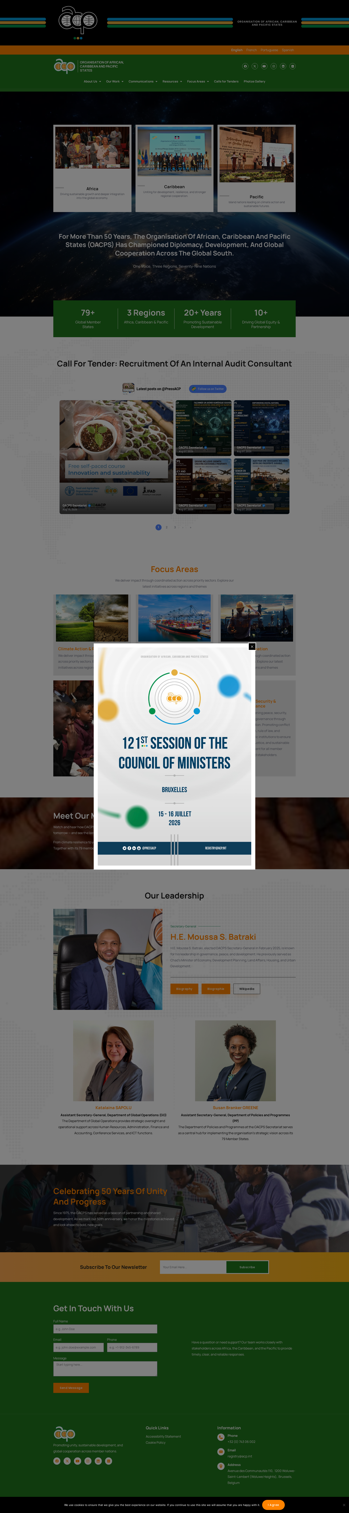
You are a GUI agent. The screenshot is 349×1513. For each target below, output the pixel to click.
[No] (344, 1505)
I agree (273, 1505)
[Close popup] (252, 646)
